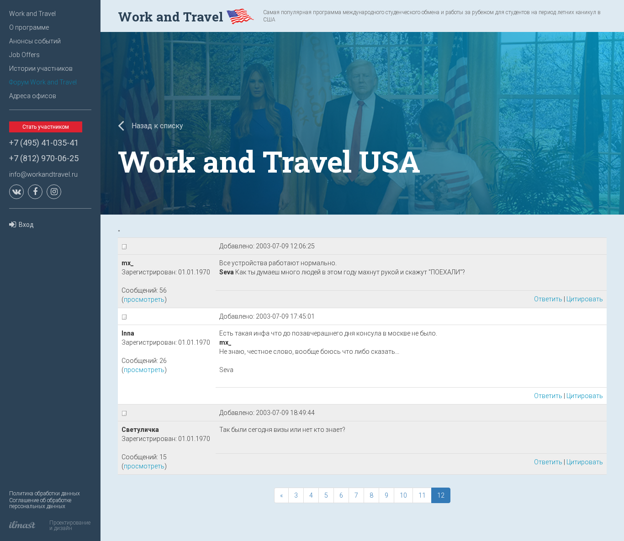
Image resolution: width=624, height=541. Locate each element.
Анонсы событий (35, 41)
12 (440, 495)
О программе (29, 27)
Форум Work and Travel (43, 82)
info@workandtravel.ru (43, 174)
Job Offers (24, 54)
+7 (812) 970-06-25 (44, 158)
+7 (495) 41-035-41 (44, 142)
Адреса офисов (32, 96)
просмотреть (144, 299)
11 (422, 495)
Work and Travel (32, 13)
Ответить (548, 299)
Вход (26, 224)
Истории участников (41, 68)
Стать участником (45, 127)
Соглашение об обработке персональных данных (40, 503)
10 (403, 495)
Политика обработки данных (44, 493)
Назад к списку (156, 125)
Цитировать (584, 299)
